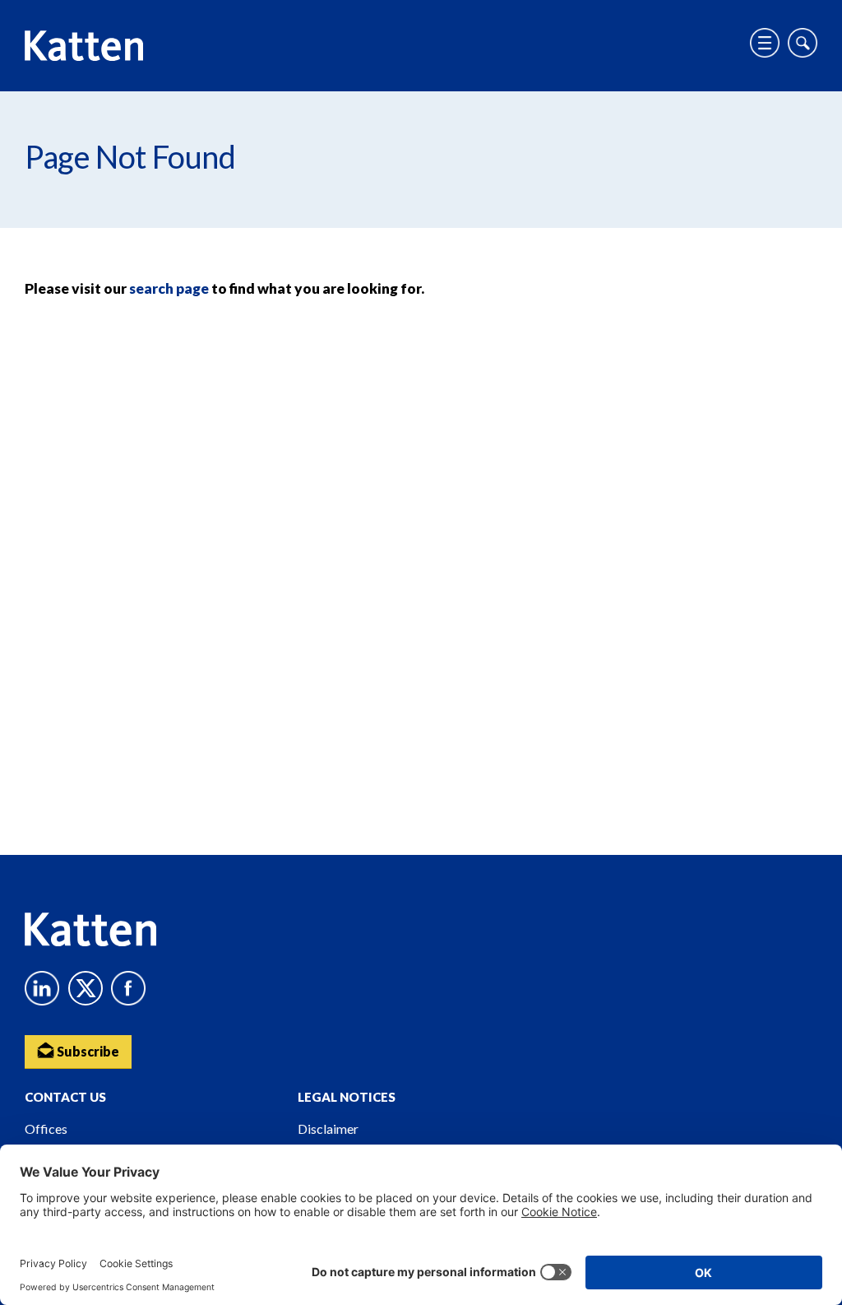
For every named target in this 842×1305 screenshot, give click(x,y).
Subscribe (86, 1051)
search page (169, 288)
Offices (46, 1128)
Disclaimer (328, 1128)
